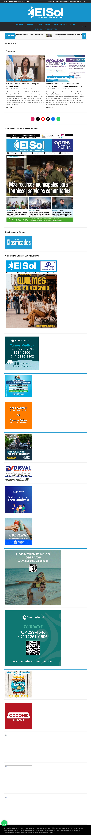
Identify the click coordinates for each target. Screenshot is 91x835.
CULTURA (50, 77)
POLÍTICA (39, 24)
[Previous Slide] (83, 1)
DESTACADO (57, 77)
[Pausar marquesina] (84, 36)
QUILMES (72, 24)
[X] (48, 119)
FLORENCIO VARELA (51, 29)
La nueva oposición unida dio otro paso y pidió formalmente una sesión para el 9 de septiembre (66, 1)
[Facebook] (53, 119)
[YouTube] (43, 119)
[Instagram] (33, 119)
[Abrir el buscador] (83, 26)
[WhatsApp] (58, 119)
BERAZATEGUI (38, 29)
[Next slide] (86, 1)
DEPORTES (63, 24)
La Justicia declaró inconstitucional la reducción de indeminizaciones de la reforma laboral (57, 35)
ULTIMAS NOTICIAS (27, 80)
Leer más (8, 107)
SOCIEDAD (48, 24)
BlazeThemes (49, 832)
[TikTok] (38, 119)
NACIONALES (20, 24)
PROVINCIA (30, 24)
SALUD (56, 24)
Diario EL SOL (11, 89)
